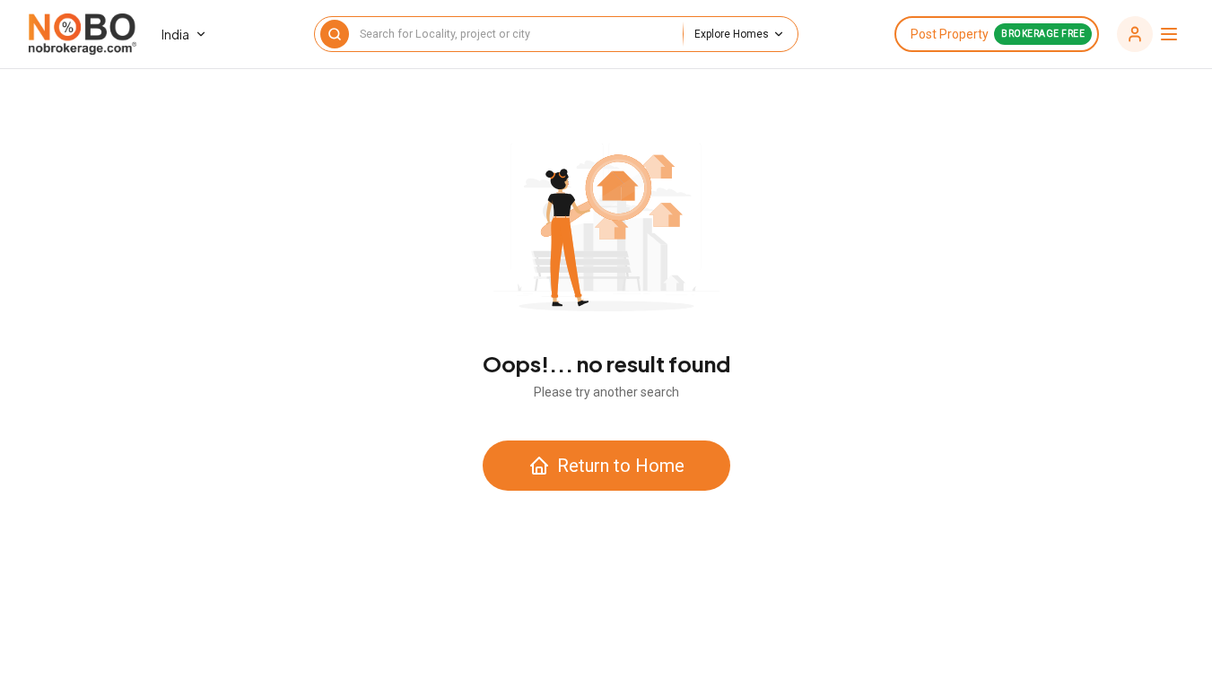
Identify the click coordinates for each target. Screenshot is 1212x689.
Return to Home (620, 465)
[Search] (334, 34)
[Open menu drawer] (1148, 34)
